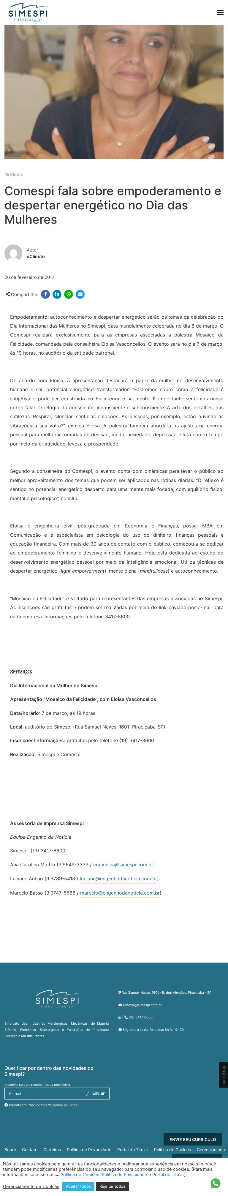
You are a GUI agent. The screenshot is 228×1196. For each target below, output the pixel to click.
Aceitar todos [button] (78, 1186)
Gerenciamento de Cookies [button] (31, 1186)
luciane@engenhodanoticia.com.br (118, 878)
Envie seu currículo (193, 1139)
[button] (215, 1186)
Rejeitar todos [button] (112, 1186)
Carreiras (52, 1149)
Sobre (10, 1149)
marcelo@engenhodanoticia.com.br (120, 893)
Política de (80, 1174)
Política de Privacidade (89, 1149)
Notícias (13, 174)
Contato (29, 1149)
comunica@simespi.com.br (123, 865)
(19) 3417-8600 (141, 1017)
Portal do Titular (132, 1149)
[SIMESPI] (28, 12)
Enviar (98, 1093)
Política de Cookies (172, 1149)
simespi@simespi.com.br (142, 1005)
